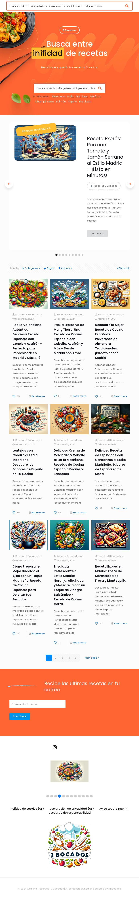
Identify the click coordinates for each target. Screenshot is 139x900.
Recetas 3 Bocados (26, 314)
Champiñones (44, 101)
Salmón (61, 101)
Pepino (72, 101)
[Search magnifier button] (127, 6)
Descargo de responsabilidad (70, 813)
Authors (65, 268)
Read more (38, 396)
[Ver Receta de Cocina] (69, 774)
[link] (45, 143)
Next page (91, 658)
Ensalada (85, 101)
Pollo (70, 96)
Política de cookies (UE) (27, 809)
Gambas (81, 96)
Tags (49, 268)
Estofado (95, 96)
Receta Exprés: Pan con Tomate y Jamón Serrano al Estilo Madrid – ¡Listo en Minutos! (105, 157)
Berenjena (58, 96)
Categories (31, 268)
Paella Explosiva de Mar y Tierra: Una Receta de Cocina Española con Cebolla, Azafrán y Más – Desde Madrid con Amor (69, 339)
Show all (124, 268)
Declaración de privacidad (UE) (71, 809)
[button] (56, 255)
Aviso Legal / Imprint (114, 809)
